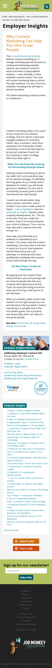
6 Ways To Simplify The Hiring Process (24, 419)
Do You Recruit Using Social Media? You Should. (25, 325)
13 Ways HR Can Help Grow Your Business (26, 448)
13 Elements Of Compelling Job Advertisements (21, 473)
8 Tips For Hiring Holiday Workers (22, 498)
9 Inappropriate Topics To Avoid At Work (25, 422)
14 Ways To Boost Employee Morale (23, 410)
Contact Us (26, 591)
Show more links (11, 530)
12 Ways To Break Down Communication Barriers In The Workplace (25, 511)
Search (46, 6)
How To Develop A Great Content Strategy (26, 501)
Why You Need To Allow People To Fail (24, 434)
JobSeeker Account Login (26, 629)
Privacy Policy (26, 598)
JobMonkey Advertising (26, 624)
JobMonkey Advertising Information (23, 375)
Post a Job (26, 548)
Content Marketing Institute (25, 56)
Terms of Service (26, 605)
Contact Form (32, 359)
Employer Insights (17, 17)
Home (4, 17)
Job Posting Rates (13, 372)
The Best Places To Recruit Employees (26, 268)
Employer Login (12, 363)
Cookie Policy (26, 601)
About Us (26, 594)
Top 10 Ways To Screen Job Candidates (24, 495)
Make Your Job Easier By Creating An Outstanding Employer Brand (26, 166)
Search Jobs (27, 541)
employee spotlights (16, 212)
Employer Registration (15, 366)
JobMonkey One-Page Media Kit (20, 378)
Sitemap (26, 608)
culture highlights (24, 209)
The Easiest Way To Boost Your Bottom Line (27, 463)
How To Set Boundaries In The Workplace (26, 425)
